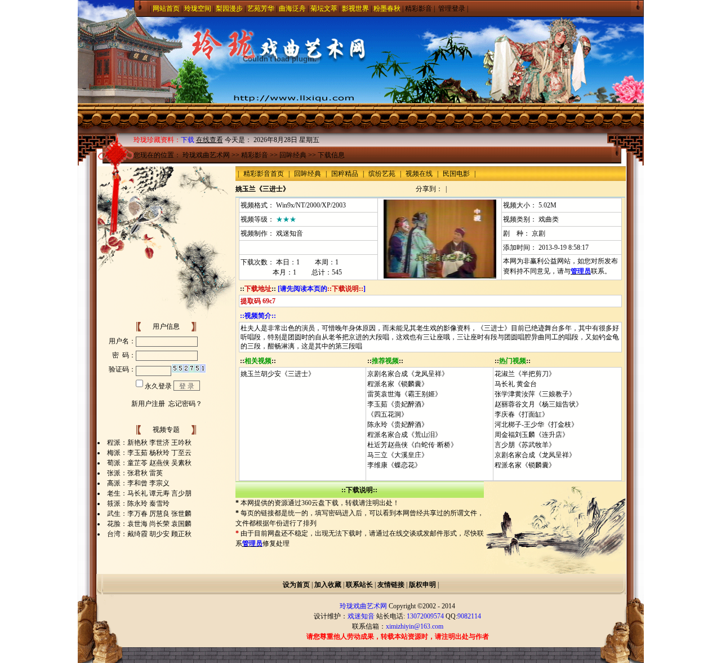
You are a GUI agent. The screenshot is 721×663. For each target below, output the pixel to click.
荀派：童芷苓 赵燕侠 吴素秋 (149, 463)
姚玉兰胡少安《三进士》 (278, 374)
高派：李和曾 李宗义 (138, 483)
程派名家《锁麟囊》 (397, 384)
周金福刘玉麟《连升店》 (532, 435)
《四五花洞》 (387, 414)
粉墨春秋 (386, 8)
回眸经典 (292, 155)
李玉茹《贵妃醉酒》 (397, 404)
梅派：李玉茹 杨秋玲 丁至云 (149, 453)
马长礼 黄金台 (516, 384)
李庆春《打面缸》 (522, 414)
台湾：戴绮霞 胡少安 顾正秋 (149, 534)
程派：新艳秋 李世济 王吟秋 (149, 443)
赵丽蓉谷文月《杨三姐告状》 (538, 404)
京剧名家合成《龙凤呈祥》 (407, 374)
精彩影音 (418, 8)
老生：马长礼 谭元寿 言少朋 (149, 493)
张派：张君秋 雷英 (135, 473)
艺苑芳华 (260, 8)
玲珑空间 (197, 8)
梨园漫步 (229, 8)
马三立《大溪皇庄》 (397, 455)
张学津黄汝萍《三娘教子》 (535, 394)
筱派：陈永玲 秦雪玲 (138, 503)
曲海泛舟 (292, 8)
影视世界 (355, 8)
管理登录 (451, 8)
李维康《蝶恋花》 (394, 465)
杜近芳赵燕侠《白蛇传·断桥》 (412, 445)
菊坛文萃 (323, 8)
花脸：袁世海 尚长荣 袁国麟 (149, 524)
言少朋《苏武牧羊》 (525, 445)
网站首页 (166, 8)
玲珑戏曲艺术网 (206, 155)
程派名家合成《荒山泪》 (404, 435)
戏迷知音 (289, 233)
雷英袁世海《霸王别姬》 (404, 394)
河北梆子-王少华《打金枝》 (536, 424)
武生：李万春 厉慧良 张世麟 (149, 514)
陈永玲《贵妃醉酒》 (397, 424)
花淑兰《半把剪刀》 (525, 374)
